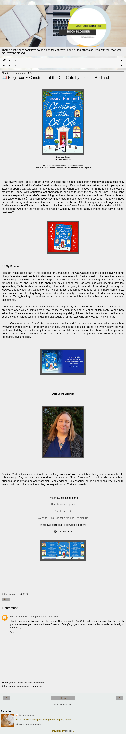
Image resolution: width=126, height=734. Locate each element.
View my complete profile (29, 724)
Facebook (57, 504)
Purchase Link (63, 511)
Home (63, 698)
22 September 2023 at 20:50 (44, 616)
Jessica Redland (19, 616)
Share (6, 599)
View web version (63, 704)
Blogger (69, 730)
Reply (13, 632)
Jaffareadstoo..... (28, 715)
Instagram (69, 504)
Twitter (52, 497)
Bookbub (60, 518)
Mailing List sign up (77, 518)
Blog (51, 518)
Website (43, 518)
